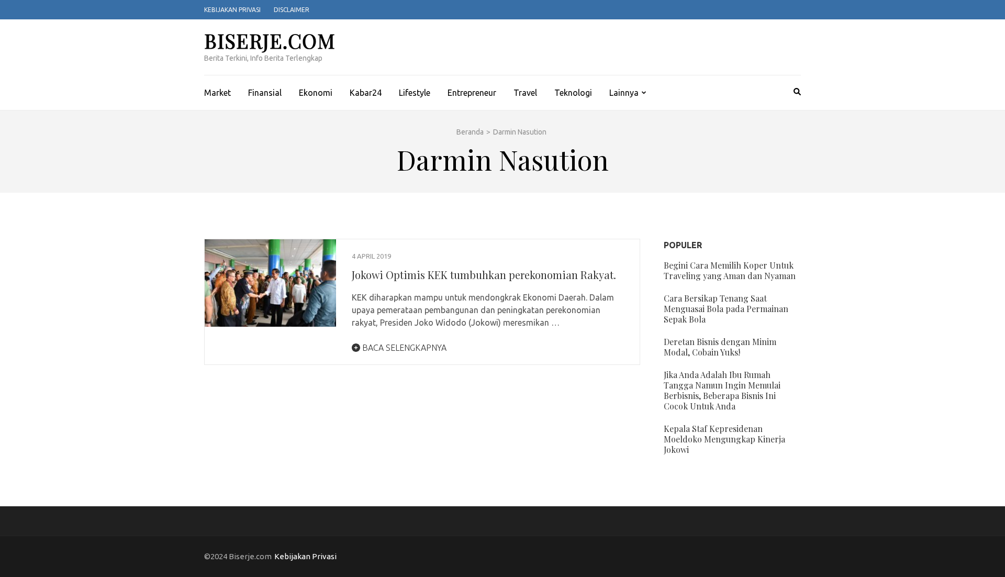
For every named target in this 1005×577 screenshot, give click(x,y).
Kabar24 (366, 92)
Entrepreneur (472, 92)
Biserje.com (270, 40)
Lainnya (624, 92)
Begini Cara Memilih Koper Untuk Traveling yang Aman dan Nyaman (730, 270)
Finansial (265, 92)
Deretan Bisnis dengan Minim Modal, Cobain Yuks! (720, 347)
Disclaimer (291, 9)
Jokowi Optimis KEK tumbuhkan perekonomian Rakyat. (484, 275)
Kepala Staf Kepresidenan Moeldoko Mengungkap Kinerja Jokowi (724, 439)
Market (217, 92)
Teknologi (573, 92)
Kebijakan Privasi (232, 9)
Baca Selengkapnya (403, 347)
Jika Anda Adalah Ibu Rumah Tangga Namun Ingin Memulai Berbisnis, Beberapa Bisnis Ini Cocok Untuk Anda (722, 390)
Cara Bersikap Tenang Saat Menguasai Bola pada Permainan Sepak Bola (726, 309)
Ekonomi (315, 92)
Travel (525, 92)
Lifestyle (414, 92)
